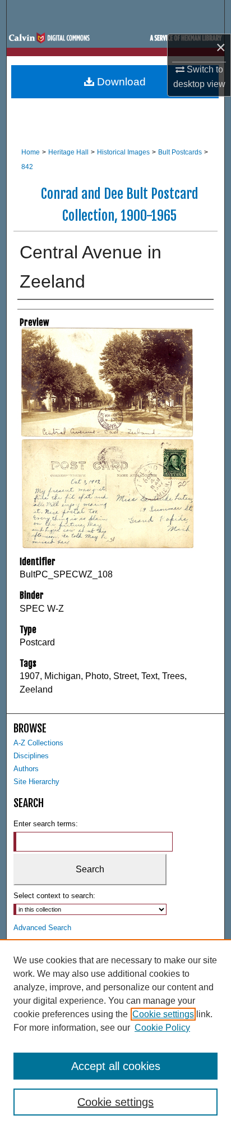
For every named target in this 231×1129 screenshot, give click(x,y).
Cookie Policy (162, 1027)
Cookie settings (163, 1014)
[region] (115, 1034)
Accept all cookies (115, 1066)
